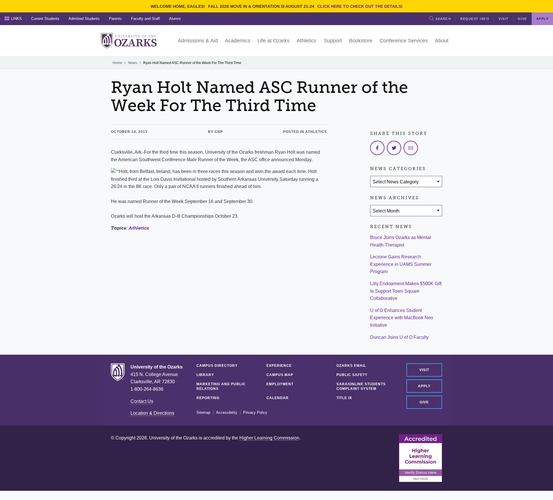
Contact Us (141, 401)
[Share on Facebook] (377, 148)
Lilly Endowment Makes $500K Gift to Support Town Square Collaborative (406, 291)
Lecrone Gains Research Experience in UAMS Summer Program (400, 264)
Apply (424, 386)
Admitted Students (84, 18)
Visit (504, 18)
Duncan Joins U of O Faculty (399, 337)
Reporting (207, 398)
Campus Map (279, 375)
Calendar (277, 398)
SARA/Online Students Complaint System (361, 386)
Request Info (474, 18)
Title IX (344, 398)
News (132, 63)
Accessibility (226, 413)
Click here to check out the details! (360, 6)
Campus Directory (217, 366)
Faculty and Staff (145, 18)
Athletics (139, 228)
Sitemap (203, 413)
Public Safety (352, 375)
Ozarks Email (351, 366)
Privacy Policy (255, 413)
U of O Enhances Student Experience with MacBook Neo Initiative (401, 318)
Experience (279, 366)
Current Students (45, 18)
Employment (279, 384)
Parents (115, 18)
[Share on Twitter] (394, 148)
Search (443, 18)
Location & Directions (152, 413)
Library (205, 375)
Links (16, 18)
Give (522, 18)
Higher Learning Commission (269, 437)
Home (117, 63)
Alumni (175, 18)
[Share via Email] (411, 148)
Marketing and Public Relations (221, 386)
